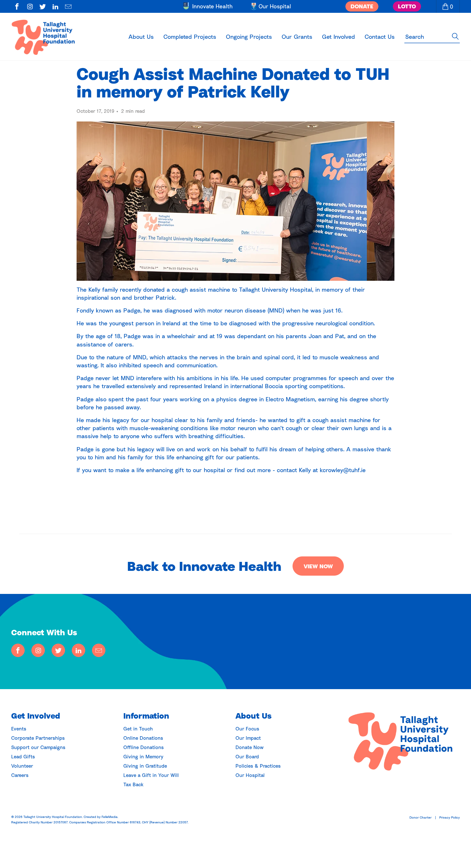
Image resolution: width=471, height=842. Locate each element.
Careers (20, 775)
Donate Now (250, 747)
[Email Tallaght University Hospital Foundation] (68, 7)
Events (18, 728)
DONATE (362, 6)
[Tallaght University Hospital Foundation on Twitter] (42, 7)
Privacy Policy (449, 817)
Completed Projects (189, 36)
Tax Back (133, 784)
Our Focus (247, 728)
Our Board (247, 756)
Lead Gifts (23, 756)
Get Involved (338, 36)
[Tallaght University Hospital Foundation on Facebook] (17, 7)
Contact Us (380, 36)
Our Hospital (250, 775)
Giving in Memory (143, 756)
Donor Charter (420, 817)
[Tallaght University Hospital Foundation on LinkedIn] (55, 7)
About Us (141, 36)
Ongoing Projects (249, 36)
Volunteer (22, 766)
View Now (318, 566)
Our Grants (297, 36)
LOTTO (407, 6)
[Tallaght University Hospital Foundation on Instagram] (30, 7)
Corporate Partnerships (38, 738)
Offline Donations (143, 747)
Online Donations (143, 738)
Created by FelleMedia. (101, 817)
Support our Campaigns (38, 747)
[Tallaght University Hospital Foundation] (47, 36)
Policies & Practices (258, 766)
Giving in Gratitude (145, 766)
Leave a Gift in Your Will (151, 775)
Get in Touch (138, 728)
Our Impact (248, 738)
